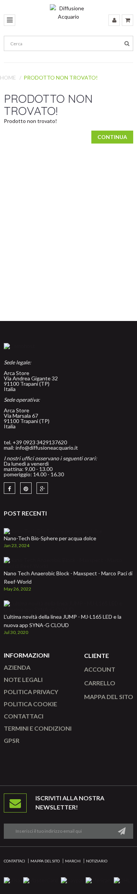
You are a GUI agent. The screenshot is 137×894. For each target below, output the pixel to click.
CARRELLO (99, 682)
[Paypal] (72, 879)
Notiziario (96, 861)
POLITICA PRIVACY (31, 691)
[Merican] (98, 879)
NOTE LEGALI (23, 679)
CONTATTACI (23, 716)
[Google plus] (42, 488)
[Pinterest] (26, 488)
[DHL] (122, 879)
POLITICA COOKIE (30, 703)
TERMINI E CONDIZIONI (38, 728)
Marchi (73, 861)
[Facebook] (9, 488)
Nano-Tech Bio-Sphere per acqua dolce (50, 538)
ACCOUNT (99, 669)
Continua (112, 137)
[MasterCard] (40, 879)
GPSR (11, 740)
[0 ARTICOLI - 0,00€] (127, 20)
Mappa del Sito (45, 861)
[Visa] (12, 879)
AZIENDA (17, 667)
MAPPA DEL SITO (108, 696)
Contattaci (14, 861)
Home (8, 77)
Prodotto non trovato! (61, 77)
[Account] (114, 20)
